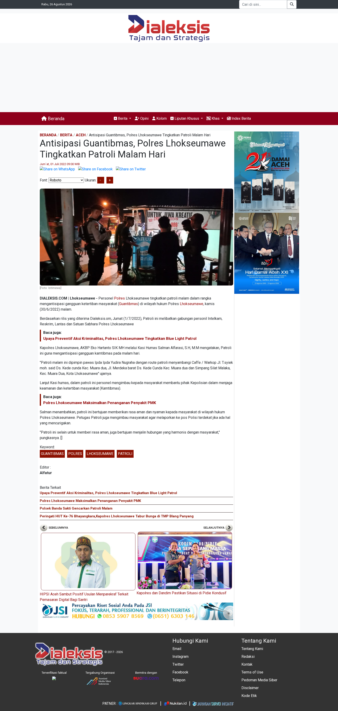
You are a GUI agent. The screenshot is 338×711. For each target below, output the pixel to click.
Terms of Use (252, 672)
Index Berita (241, 118)
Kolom (161, 118)
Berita (66, 135)
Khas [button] (216, 118)
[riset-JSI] (136, 611)
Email (176, 649)
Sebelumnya (58, 527)
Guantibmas (128, 304)
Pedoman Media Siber (259, 680)
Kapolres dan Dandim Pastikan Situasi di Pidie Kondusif (181, 593)
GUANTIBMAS (52, 454)
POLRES (75, 454)
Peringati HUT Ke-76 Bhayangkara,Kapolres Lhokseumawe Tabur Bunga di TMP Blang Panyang (117, 516)
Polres (119, 298)
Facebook (180, 672)
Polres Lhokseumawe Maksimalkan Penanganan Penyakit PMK (99, 402)
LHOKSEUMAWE (100, 454)
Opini (144, 118)
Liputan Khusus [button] (187, 118)
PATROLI (125, 454)
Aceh (81, 135)
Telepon (178, 680)
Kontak (246, 664)
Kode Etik (249, 696)
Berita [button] (122, 118)
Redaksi (248, 656)
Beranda (55, 118)
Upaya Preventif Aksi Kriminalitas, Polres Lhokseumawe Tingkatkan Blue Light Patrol (119, 338)
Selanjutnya (214, 527)
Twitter (178, 664)
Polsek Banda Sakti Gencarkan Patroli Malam (76, 508)
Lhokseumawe (191, 304)
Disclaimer (250, 688)
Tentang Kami (252, 649)
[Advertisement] (169, 77)
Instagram (180, 656)
